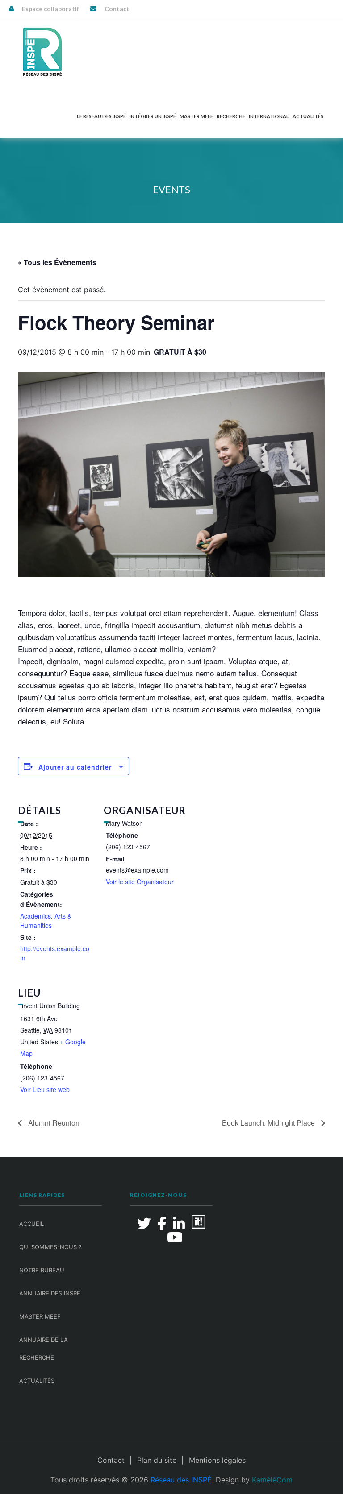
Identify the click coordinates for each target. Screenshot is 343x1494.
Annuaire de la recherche (43, 1348)
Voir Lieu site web (45, 1089)
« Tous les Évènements (57, 262)
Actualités (308, 116)
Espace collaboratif (50, 8)
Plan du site (156, 1460)
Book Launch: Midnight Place (269, 1122)
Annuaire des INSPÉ (49, 1293)
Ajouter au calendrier (75, 766)
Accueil (31, 1223)
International (269, 116)
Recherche (231, 116)
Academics (35, 915)
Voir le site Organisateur (140, 881)
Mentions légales (217, 1460)
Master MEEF (196, 116)
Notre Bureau (41, 1270)
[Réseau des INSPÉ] (42, 51)
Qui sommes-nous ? (50, 1246)
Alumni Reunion (52, 1122)
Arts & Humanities (45, 920)
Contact (117, 8)
